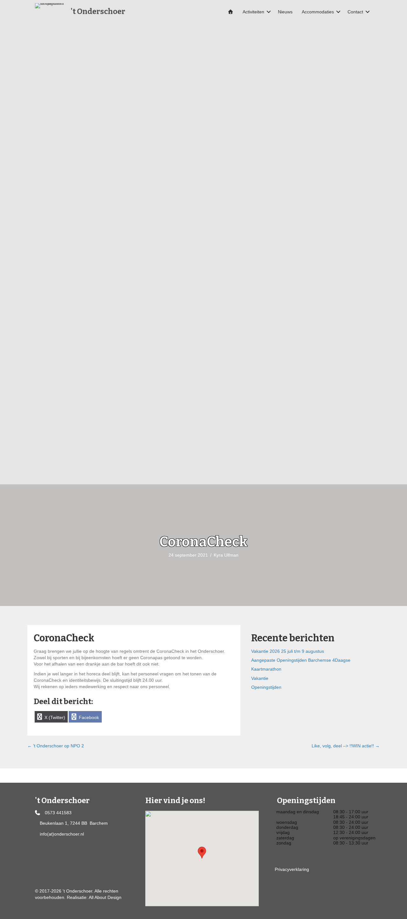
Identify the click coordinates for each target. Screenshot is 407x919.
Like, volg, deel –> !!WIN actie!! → (346, 745)
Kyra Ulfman (226, 555)
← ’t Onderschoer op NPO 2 (55, 745)
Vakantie (259, 678)
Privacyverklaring (292, 869)
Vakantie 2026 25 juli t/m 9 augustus (287, 651)
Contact (355, 11)
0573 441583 (58, 812)
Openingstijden (266, 687)
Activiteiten (253, 11)
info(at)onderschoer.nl (62, 834)
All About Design (105, 897)
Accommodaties (318, 11)
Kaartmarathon (266, 669)
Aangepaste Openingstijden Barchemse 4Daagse (300, 660)
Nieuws (285, 11)
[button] (268, 11)
